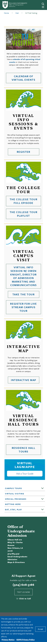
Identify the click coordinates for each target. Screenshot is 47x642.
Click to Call (25, 598)
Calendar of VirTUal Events (23, 78)
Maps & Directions (16, 562)
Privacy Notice (8, 639)
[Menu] (42, 6)
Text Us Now (23, 592)
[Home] (11, 5)
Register (23, 152)
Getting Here (13, 504)
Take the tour (23, 294)
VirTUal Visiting (14, 493)
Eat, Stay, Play (13, 509)
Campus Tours (13, 488)
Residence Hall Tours (23, 449)
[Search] (42, 3)
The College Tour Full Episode (23, 201)
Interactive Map (23, 380)
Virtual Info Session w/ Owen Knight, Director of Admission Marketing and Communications (23, 276)
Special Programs (15, 499)
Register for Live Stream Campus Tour (23, 307)
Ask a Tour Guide (24, 473)
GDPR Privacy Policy (25, 639)
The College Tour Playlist (23, 214)
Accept (40, 629)
